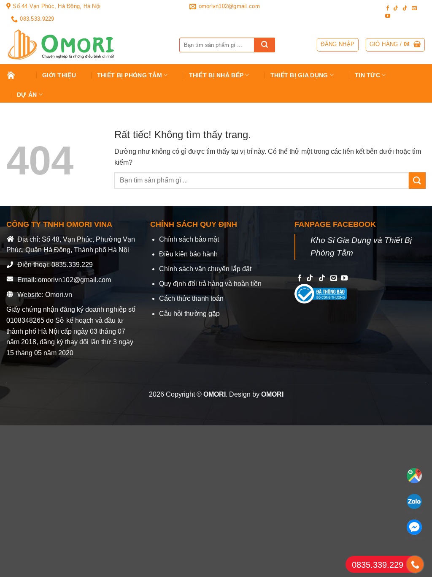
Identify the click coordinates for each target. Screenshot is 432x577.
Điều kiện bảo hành (188, 254)
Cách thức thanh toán (191, 298)
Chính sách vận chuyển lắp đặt (205, 268)
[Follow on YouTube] (387, 16)
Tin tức (367, 75)
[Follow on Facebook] (387, 8)
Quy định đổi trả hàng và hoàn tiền (210, 283)
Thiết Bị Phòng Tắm (129, 75)
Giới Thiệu (59, 75)
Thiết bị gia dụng (299, 75)
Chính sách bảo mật (189, 239)
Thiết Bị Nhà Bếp (216, 75)
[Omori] (86, 45)
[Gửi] (264, 45)
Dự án (27, 94)
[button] (395, 45)
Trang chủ (17, 75)
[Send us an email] (414, 8)
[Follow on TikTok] (395, 8)
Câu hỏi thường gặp (189, 313)
